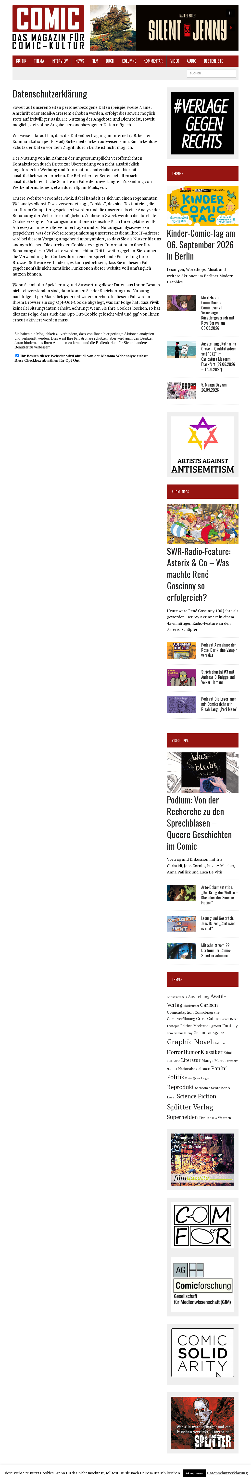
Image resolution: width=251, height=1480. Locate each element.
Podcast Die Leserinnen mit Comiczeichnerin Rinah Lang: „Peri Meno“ (219, 704)
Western (224, 1118)
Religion (205, 1078)
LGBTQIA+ (173, 1061)
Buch (110, 61)
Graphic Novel (189, 1041)
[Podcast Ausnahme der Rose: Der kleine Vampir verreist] (181, 655)
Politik (175, 1077)
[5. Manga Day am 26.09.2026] (181, 395)
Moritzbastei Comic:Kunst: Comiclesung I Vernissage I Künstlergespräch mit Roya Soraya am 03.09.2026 (217, 312)
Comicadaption (180, 1012)
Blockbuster (191, 1006)
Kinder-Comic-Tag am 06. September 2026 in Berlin (201, 244)
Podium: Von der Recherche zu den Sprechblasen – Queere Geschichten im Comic (199, 822)
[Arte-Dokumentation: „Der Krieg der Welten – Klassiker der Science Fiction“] (181, 898)
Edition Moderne (194, 1026)
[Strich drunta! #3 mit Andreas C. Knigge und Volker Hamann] (181, 682)
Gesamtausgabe (208, 1032)
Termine (177, 173)
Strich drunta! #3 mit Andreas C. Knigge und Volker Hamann (218, 677)
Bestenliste (213, 61)
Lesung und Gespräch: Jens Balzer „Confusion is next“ (218, 923)
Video (174, 61)
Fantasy (230, 1025)
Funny (188, 1033)
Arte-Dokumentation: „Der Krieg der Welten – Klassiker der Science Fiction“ (219, 894)
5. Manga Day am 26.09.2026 (214, 387)
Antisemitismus (177, 997)
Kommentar (153, 61)
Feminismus (175, 1033)
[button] (164, 28)
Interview (60, 61)
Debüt (234, 1019)
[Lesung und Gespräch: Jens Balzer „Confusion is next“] (181, 929)
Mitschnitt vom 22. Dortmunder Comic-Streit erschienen (216, 950)
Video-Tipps (180, 740)
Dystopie (173, 1026)
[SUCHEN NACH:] (211, 73)
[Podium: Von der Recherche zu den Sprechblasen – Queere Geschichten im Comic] (202, 789)
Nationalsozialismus (194, 1068)
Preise (188, 1078)
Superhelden (182, 1117)
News (79, 61)
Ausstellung (198, 996)
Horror (175, 1051)
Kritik (21, 61)
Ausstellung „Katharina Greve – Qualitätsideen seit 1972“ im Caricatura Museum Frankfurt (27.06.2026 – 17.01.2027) (218, 356)
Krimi (228, 1052)
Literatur (191, 1060)
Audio (191, 61)
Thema (39, 61)
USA (214, 1118)
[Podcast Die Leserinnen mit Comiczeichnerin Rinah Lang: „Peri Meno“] (181, 709)
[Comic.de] (48, 27)
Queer (196, 1078)
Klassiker (212, 1051)
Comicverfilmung (181, 1018)
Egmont (215, 1026)
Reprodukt (180, 1087)
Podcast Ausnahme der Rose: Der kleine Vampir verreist (219, 650)
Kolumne (129, 61)
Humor (192, 1051)
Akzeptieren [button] (194, 1473)
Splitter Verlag (190, 1106)
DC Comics (222, 1019)
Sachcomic (202, 1088)
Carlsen (209, 1004)
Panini (219, 1068)
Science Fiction (196, 1096)
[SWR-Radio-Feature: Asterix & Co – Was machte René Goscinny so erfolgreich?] (202, 540)
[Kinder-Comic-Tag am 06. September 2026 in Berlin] (202, 222)
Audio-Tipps (180, 491)
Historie (219, 1043)
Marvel (220, 1060)
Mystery (232, 1061)
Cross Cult (205, 1018)
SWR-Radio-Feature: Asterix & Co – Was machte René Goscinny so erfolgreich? (199, 573)
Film (95, 61)
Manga (207, 1060)
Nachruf (172, 1069)
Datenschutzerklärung (227, 1472)
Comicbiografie (207, 1012)
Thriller (205, 1117)
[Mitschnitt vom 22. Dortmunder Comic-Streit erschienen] (181, 956)
